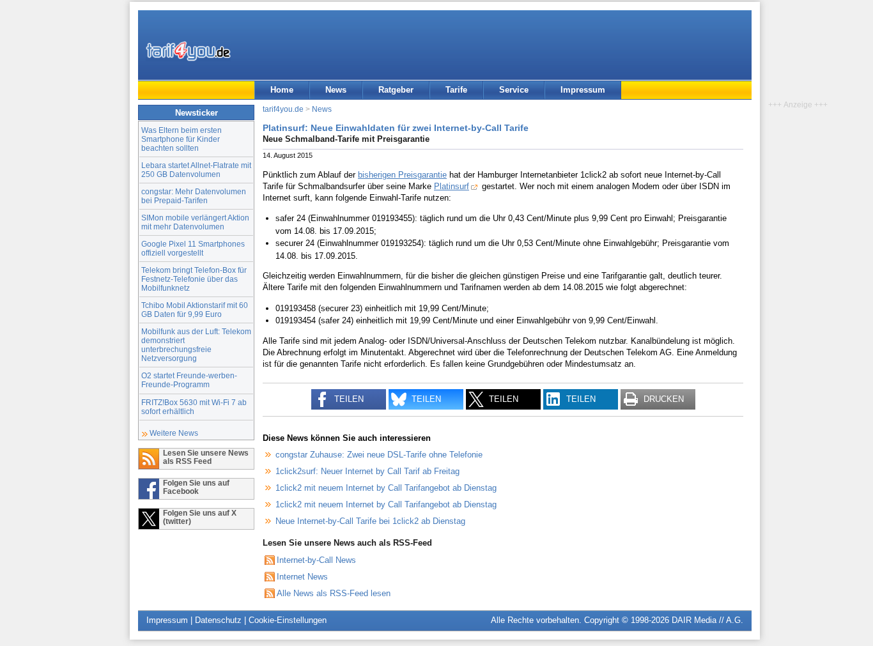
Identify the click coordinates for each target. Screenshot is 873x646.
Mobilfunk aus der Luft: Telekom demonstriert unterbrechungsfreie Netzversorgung (196, 344)
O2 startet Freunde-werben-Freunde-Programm (189, 379)
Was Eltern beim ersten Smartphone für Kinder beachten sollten (181, 139)
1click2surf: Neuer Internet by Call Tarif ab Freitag (367, 471)
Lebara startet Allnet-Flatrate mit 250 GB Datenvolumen (196, 169)
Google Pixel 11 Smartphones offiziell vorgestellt (193, 248)
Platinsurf (451, 186)
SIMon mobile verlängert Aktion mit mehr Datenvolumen (195, 222)
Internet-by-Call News (316, 560)
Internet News (302, 576)
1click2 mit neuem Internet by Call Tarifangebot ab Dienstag (386, 488)
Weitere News (174, 433)
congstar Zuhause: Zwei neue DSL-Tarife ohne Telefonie (379, 454)
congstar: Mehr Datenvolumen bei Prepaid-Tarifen (193, 195)
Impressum (582, 90)
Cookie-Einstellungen (288, 620)
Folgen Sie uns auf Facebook (196, 487)
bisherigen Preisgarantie (402, 175)
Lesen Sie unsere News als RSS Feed (206, 457)
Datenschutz (218, 620)
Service (514, 90)
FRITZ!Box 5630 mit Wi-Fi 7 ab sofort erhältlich (194, 406)
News (335, 90)
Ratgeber (395, 90)
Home (281, 90)
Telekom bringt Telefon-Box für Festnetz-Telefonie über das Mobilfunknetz (194, 279)
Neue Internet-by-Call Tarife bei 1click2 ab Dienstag (370, 521)
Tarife (456, 90)
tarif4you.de (283, 109)
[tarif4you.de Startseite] (188, 51)
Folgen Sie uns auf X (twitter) (199, 517)
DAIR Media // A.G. (707, 620)
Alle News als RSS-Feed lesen (333, 593)
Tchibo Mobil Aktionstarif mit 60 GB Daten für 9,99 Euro (194, 309)
